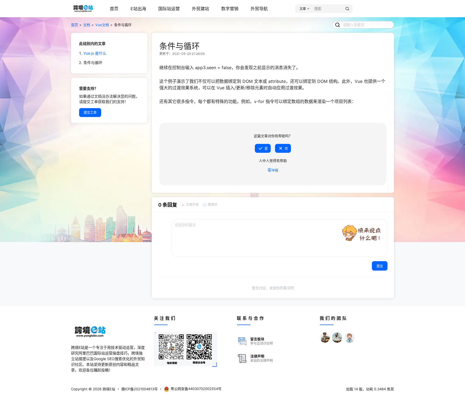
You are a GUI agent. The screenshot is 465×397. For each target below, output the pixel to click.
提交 (379, 266)
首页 (114, 8)
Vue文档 (102, 25)
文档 (86, 25)
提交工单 (90, 113)
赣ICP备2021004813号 (139, 389)
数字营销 (229, 8)
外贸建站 (200, 8)
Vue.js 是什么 (94, 53)
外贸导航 (259, 8)
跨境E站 (108, 389)
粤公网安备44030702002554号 (196, 389)
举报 (275, 170)
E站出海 (138, 8)
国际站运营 (169, 8)
